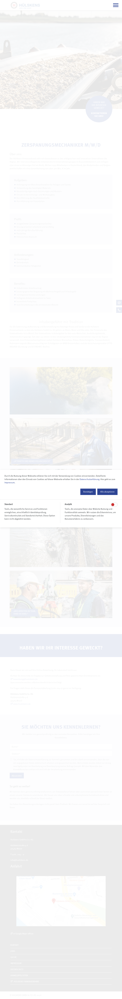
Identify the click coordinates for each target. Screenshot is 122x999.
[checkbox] (112, 504)
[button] (88, 492)
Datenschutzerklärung (89, 479)
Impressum (9, 482)
